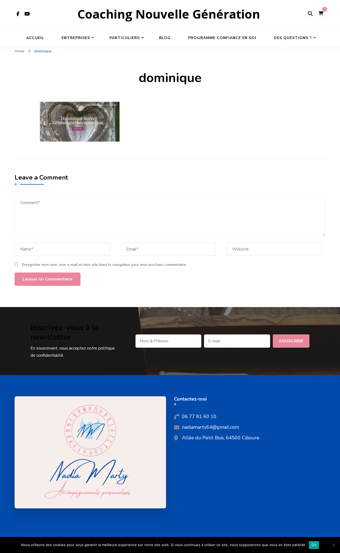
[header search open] (310, 14)
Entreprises (76, 37)
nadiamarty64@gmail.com (210, 427)
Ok (314, 545)
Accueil (35, 37)
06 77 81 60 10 (199, 416)
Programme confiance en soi (222, 37)
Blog (165, 37)
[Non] (333, 545)
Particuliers (124, 37)
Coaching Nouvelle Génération (168, 14)
